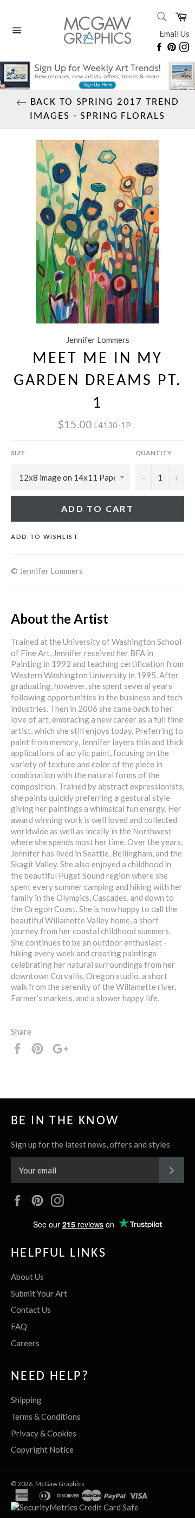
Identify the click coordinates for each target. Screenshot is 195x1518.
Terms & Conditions (46, 1416)
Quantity (153, 453)
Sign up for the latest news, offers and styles (90, 1144)
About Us (27, 1276)
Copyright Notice (42, 1449)
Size (18, 453)
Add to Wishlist (45, 536)
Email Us (174, 33)
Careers (25, 1343)
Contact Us (31, 1309)
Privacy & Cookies (43, 1433)
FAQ (19, 1326)
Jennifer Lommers (97, 340)
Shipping (26, 1400)
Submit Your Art (39, 1293)
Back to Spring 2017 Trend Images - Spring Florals (103, 109)
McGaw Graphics (59, 1484)
